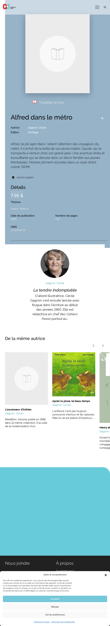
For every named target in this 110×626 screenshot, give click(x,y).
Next (103, 345)
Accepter (55, 599)
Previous (93, 345)
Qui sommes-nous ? (65, 571)
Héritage (33, 132)
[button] (105, 574)
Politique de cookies (42, 622)
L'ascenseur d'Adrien (18, 409)
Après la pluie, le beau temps (71, 401)
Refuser (55, 607)
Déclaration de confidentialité (63, 622)
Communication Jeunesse (9, 6)
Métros (24, 208)
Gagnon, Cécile (37, 127)
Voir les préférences (55, 614)
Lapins (15, 208)
